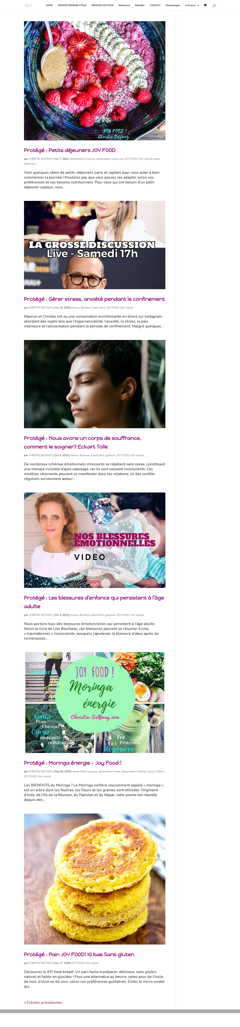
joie (122, 159)
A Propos (190, 5)
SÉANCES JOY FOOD (103, 5)
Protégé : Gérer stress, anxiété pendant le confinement (94, 299)
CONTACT (155, 5)
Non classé (145, 159)
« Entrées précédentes (43, 1002)
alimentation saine (107, 159)
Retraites (140, 5)
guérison (110, 455)
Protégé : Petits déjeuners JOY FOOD (70, 150)
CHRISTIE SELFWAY (40, 159)
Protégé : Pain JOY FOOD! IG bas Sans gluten (79, 954)
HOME (49, 5)
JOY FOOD (131, 159)
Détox (160, 771)
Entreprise (124, 5)
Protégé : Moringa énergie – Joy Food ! (73, 763)
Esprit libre (98, 307)
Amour (76, 307)
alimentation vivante (134, 771)
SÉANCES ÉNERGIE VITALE (72, 5)
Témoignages (173, 5)
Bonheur (86, 307)
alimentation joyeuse (82, 159)
